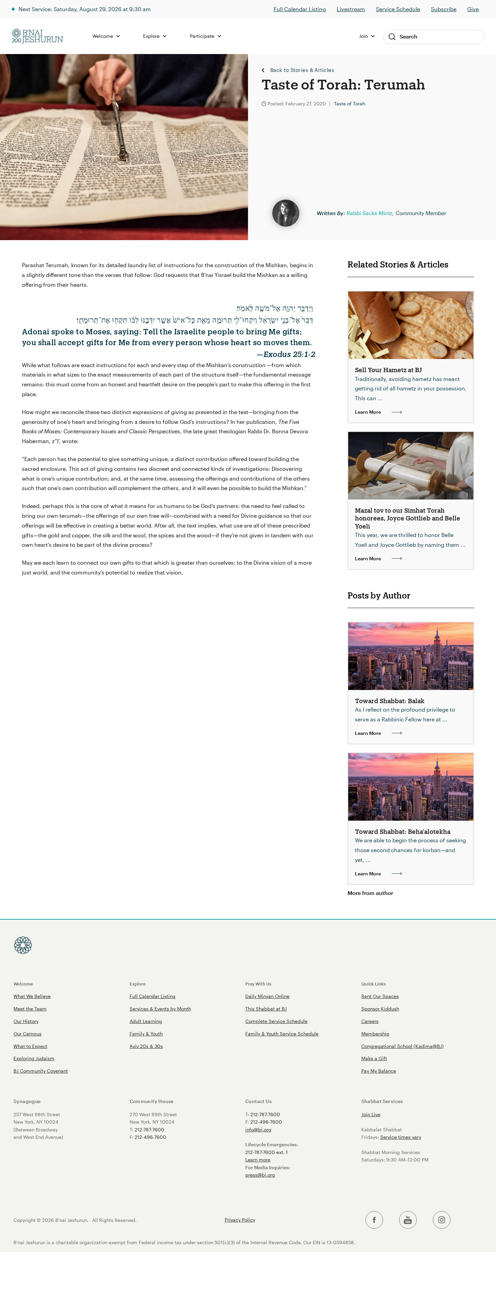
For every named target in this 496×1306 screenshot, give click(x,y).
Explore (138, 983)
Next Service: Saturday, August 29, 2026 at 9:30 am (85, 9)
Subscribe (444, 9)
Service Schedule (398, 9)
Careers (370, 1021)
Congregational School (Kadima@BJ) (402, 1046)
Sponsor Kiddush (380, 1008)
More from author (370, 893)
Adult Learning (146, 1021)
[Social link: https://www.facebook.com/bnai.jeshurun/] (374, 1220)
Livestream (351, 9)
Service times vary (400, 1137)
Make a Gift (374, 1058)
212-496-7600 (150, 1137)
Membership (375, 1033)
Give (473, 9)
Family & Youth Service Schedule (282, 1033)
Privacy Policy (240, 1220)
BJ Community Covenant (40, 1071)
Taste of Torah (349, 103)
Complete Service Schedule (276, 1021)
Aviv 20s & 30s (146, 1046)
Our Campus (27, 1033)
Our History (25, 1021)
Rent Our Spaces (380, 996)
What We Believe (32, 996)
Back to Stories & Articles (302, 70)
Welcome (23, 983)
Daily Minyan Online (267, 996)
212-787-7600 (149, 1129)
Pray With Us (258, 983)
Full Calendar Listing (300, 9)
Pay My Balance (378, 1071)
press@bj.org (260, 1175)
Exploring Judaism (33, 1058)
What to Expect (30, 1046)
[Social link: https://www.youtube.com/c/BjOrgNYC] (408, 1220)
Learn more (257, 1159)
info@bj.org (258, 1129)
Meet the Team (30, 1008)
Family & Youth (146, 1033)
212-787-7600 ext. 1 (266, 1152)
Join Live (370, 1114)
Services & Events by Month (160, 1008)
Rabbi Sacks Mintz (369, 213)
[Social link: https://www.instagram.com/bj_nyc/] (441, 1220)
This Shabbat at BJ (266, 1008)
